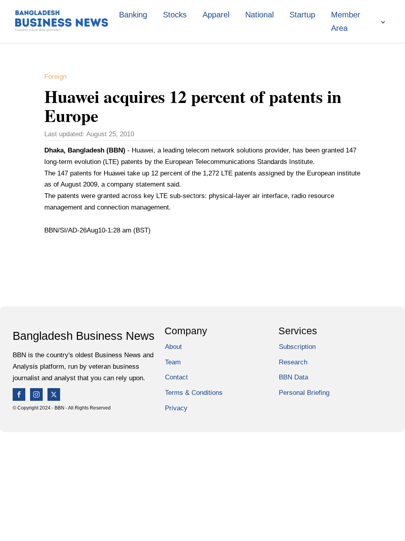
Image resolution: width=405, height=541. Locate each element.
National (259, 14)
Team (173, 362)
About (173, 347)
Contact (176, 377)
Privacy (176, 408)
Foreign (55, 76)
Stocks (175, 14)
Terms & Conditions (194, 392)
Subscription (297, 347)
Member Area (345, 21)
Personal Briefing (304, 392)
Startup (302, 14)
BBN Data (293, 377)
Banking (133, 14)
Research (293, 362)
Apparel (215, 14)
